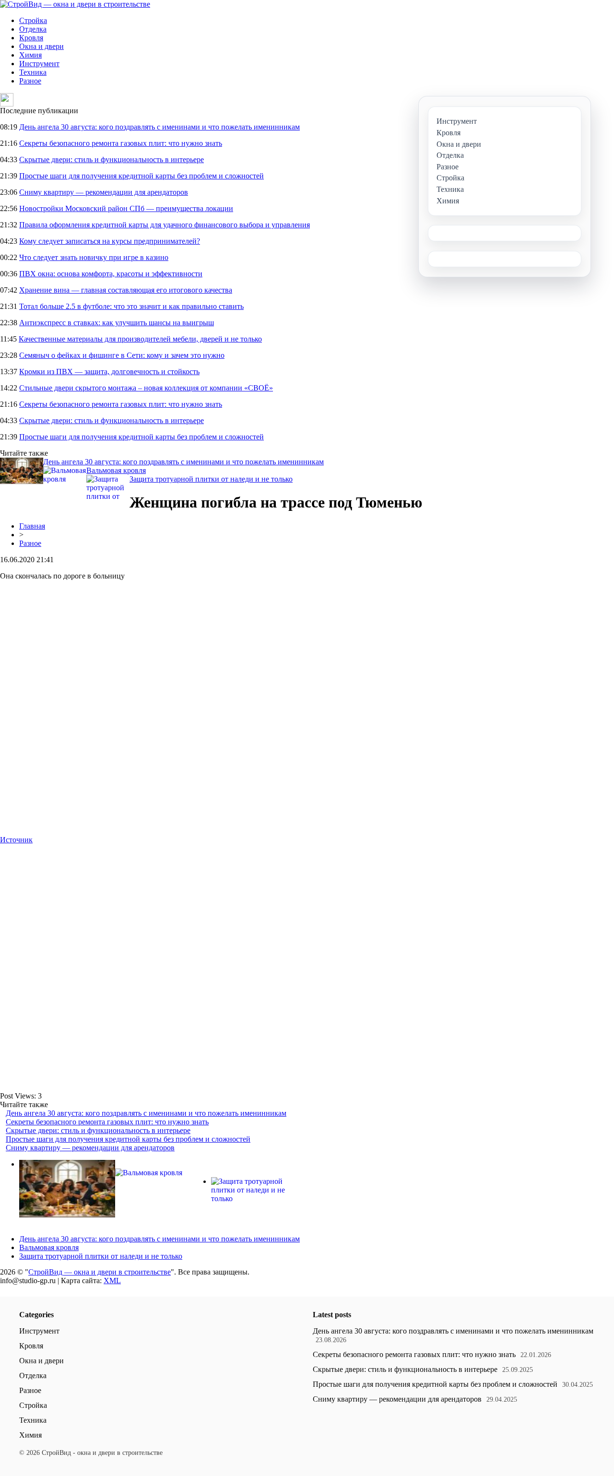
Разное (30, 81)
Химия (30, 55)
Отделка (33, 29)
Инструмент (39, 63)
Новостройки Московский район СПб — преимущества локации (126, 208)
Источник (16, 840)
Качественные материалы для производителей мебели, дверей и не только (140, 339)
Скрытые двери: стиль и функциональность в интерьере (111, 159)
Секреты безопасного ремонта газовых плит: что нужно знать (120, 143)
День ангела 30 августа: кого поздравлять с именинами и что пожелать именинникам (159, 127)
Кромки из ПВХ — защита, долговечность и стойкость (109, 371)
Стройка (33, 20)
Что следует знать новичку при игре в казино (93, 257)
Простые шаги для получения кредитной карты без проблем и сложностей (141, 176)
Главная (32, 526)
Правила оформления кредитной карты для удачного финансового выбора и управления (164, 225)
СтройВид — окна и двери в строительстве (99, 1272)
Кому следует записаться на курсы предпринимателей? (109, 241)
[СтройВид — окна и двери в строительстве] (75, 4)
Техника (33, 72)
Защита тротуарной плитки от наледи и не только (211, 479)
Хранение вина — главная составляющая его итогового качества (125, 290)
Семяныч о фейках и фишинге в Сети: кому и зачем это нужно (121, 355)
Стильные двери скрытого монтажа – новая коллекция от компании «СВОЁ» (146, 388)
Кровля (31, 38)
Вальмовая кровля (116, 470)
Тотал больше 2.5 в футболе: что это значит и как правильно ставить (131, 306)
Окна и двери (41, 46)
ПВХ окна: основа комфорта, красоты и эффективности (110, 274)
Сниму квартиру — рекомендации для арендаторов (103, 192)
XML (112, 1280)
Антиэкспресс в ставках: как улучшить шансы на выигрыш (116, 323)
